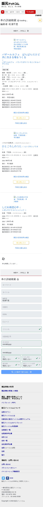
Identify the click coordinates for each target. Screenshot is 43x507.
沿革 (3, 451)
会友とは (5, 437)
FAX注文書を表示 (21, 123)
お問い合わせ (6, 464)
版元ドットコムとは (8, 415)
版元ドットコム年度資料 (10, 426)
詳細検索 (38, 15)
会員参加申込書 (7, 433)
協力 (3, 455)
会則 (3, 448)
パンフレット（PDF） (9, 402)
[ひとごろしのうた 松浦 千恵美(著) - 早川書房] (21, 135)
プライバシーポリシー (9, 468)
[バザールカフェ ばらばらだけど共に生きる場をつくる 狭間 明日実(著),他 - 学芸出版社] (21, 44)
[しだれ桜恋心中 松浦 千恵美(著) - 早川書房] (21, 199)
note (11, 478)
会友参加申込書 (7, 444)
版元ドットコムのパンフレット (12, 423)
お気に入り (22, 118)
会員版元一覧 (6, 430)
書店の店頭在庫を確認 (21, 112)
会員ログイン (6, 412)
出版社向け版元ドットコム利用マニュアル (16, 419)
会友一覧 (5, 440)
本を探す (31, 12)
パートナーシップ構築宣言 (11, 471)
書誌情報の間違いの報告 (10, 391)
